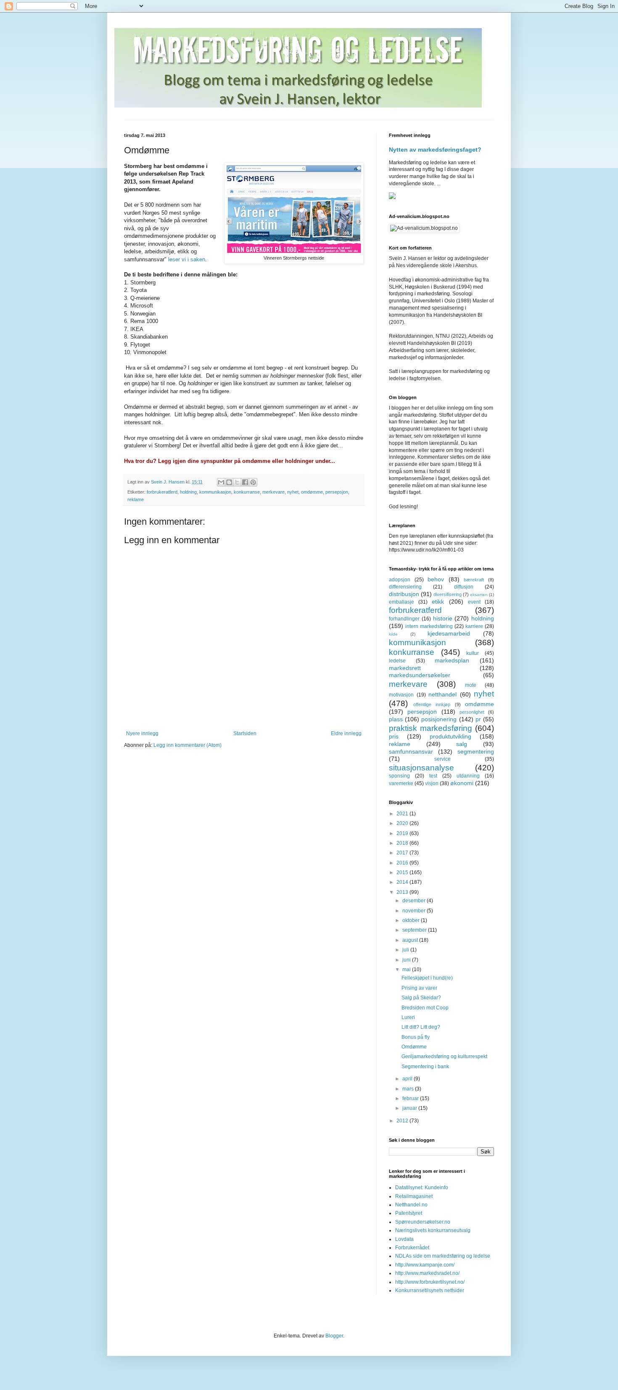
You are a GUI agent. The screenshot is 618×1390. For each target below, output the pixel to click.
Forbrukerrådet (412, 1248)
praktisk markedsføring (430, 728)
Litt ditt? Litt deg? (420, 1027)
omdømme (312, 491)
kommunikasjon (215, 491)
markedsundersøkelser (419, 675)
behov (436, 579)
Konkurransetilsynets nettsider (429, 1290)
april (408, 1079)
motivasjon (401, 695)
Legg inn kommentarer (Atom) (187, 745)
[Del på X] (237, 482)
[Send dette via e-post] (221, 482)
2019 (402, 833)
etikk (438, 601)
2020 (402, 823)
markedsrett (405, 668)
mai (407, 969)
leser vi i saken (186, 259)
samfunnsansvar (411, 751)
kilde (393, 634)
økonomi (461, 783)
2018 (402, 843)
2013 (402, 892)
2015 (402, 872)
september (415, 930)
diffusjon (463, 587)
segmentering (475, 751)
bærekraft (474, 579)
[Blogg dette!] (229, 482)
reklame (135, 499)
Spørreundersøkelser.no (422, 1222)
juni (407, 960)
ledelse (397, 661)
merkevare (273, 491)
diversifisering (447, 594)
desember (414, 901)
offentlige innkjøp (432, 704)
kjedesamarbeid (449, 633)
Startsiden (244, 733)
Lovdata (404, 1239)
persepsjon (336, 491)
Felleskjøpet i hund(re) (427, 978)
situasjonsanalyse (421, 767)
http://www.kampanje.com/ (424, 1265)
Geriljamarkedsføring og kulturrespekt (444, 1056)
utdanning (468, 776)
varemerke (401, 783)
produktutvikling (450, 736)
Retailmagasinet (414, 1196)
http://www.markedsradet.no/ (427, 1273)
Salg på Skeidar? (421, 998)
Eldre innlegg (346, 733)
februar (411, 1098)
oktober (411, 920)
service (442, 759)
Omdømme (414, 1047)
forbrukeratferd (162, 491)
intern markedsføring (429, 626)
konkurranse (247, 491)
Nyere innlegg (142, 733)
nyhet (292, 491)
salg (461, 744)
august (410, 940)
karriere (474, 626)
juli (406, 950)
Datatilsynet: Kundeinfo (421, 1187)
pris (394, 736)
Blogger (334, 1336)
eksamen (479, 594)
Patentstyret (408, 1213)
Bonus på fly (415, 1037)
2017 (402, 853)
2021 (402, 814)
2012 (402, 1121)
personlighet (472, 712)
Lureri (408, 1017)
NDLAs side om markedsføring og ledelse (442, 1256)
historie (442, 618)
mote (470, 685)
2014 (402, 882)
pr (478, 719)
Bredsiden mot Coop (425, 1008)
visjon (431, 783)
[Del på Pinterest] (253, 482)
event (474, 602)
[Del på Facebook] (245, 482)
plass (396, 719)
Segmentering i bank (425, 1066)
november (414, 911)
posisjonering (439, 719)
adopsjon (399, 580)
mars (408, 1089)
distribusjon (404, 594)
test (433, 776)
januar (410, 1108)
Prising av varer (419, 988)
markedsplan (452, 660)
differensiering (405, 587)
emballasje (401, 602)
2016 (402, 863)
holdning (188, 491)
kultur (472, 653)
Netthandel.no (411, 1205)
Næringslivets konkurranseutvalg (432, 1230)
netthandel (442, 694)
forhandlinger (404, 619)
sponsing (399, 776)
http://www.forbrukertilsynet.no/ (430, 1282)
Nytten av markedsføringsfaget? (435, 149)
